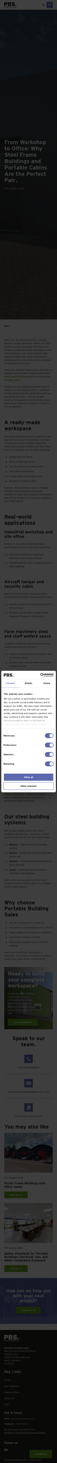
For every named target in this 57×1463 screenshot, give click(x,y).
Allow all (28, 777)
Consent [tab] (10, 683)
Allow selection (28, 786)
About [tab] (46, 683)
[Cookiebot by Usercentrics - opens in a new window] (41, 675)
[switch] (49, 745)
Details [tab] (28, 683)
